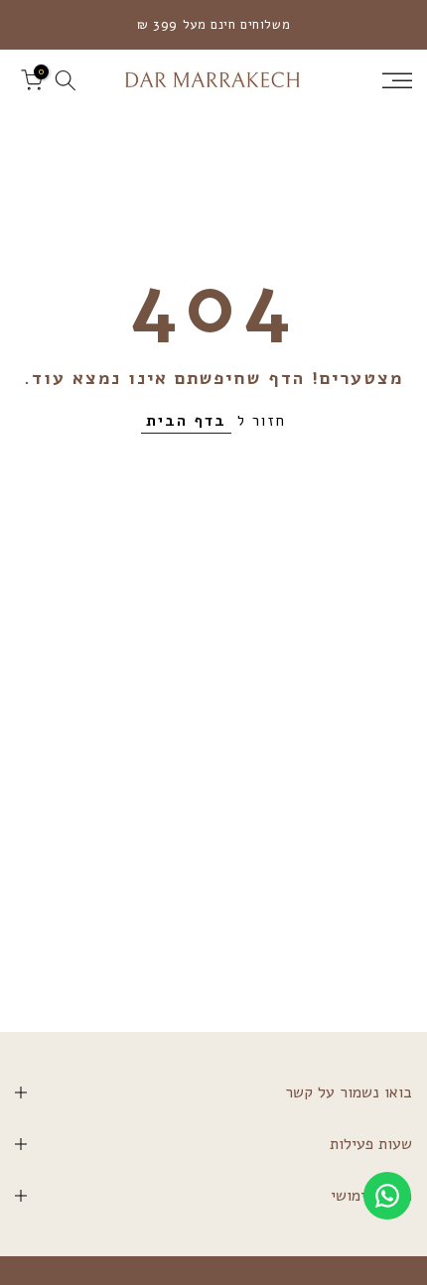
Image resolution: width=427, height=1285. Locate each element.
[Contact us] (387, 1196)
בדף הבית (186, 421)
